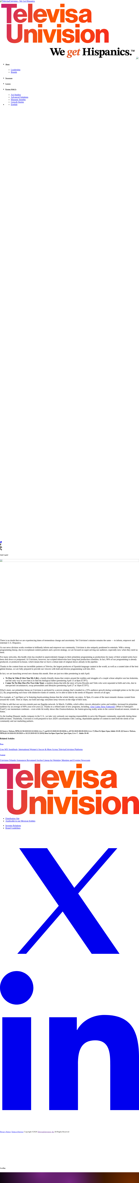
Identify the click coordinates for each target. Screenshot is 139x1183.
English (14, 104)
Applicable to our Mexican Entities (20, 821)
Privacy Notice (5, 1132)
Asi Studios (16, 95)
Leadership (15, 70)
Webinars (9, 1158)
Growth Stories (17, 102)
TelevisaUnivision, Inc (46, 1132)
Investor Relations (13, 825)
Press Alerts (10, 1155)
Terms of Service (17, 1132)
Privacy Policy (32, 1162)
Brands (14, 72)
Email (7, 1141)
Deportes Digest (12, 1152)
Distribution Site (12, 818)
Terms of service (47, 1162)
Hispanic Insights (18, 99)
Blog (1, 531)
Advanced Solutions (19, 97)
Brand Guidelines (12, 828)
